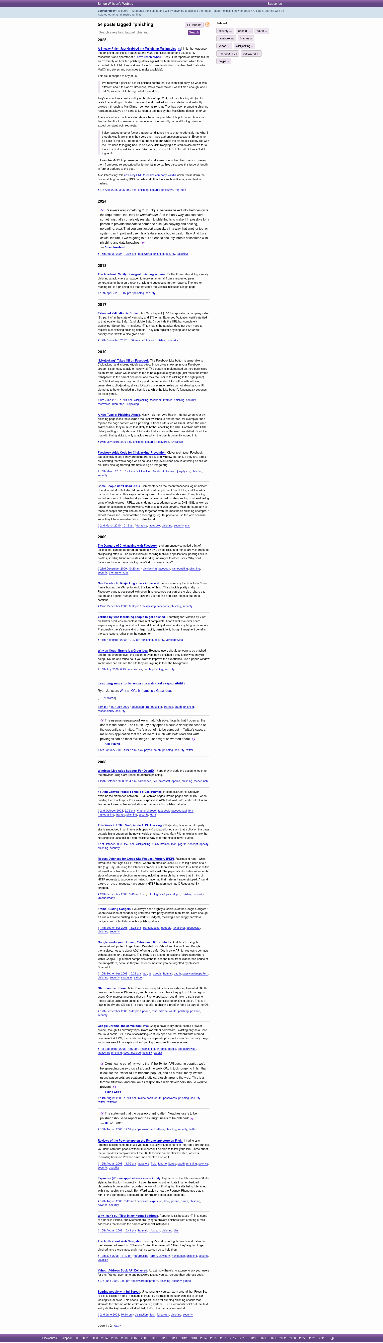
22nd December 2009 (113, 606)
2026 (322, 1338)
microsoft (164, 781)
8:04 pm (103, 706)
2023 (292, 1338)
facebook (156, 400)
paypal (170, 894)
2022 (282, 1338)
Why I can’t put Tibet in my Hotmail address (128, 1216)
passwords (145, 254)
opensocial (193, 927)
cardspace (144, 781)
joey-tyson (183, 471)
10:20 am (134, 568)
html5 (155, 844)
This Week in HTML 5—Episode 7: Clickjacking (130, 825)
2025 (312, 1338)
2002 (85, 1338)
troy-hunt (180, 190)
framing (171, 471)
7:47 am (129, 1201)
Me (107, 1123)
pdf (178, 894)
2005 (114, 1338)
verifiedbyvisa (174, 640)
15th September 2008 (113, 973)
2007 (134, 1338)
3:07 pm (126, 293)
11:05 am (130, 1163)
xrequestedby (106, 898)
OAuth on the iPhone (112, 988)
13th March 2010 (110, 471)
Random (196, 25)
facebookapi (179, 810)
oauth (147, 669)
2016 (223, 1338)
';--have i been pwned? (148, 57)
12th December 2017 (113, 340)
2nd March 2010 (110, 525)
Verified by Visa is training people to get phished (131, 617)
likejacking (132, 404)
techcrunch (201, 781)
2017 (233, 1338)
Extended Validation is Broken (118, 313)
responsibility (106, 711)
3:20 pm (125, 442)
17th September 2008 (113, 927)
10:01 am (126, 400)
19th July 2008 (109, 1256)
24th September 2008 (113, 894)
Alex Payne (112, 744)
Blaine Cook (113, 1092)
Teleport (122, 11)
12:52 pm (130, 1129)
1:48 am (129, 844)
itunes (172, 1163)
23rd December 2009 (113, 568)
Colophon (66, 1338)
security (155, 190)
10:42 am (129, 471)
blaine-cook (145, 1098)
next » (117, 1325)
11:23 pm (135, 927)
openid (176, 781)
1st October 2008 (111, 844)
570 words (108, 698)
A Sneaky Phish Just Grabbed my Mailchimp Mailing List (137, 48)
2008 (144, 1338)
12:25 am (130, 254)
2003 (95, 1338)
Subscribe (275, 3)
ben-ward (143, 1201)
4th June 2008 (109, 1281)
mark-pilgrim (178, 844)
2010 (164, 1338)
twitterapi (112, 1102)
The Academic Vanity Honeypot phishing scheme (131, 274)
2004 (104, 1338)
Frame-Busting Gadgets (114, 909)
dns (134, 190)
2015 (213, 1338)
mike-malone (160, 1011)
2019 (253, 1338)
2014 (203, 1338)
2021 (273, 1338)
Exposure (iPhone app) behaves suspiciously (129, 1178)
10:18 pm (126, 1314)
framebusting (180, 568)
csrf (144, 894)
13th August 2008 (111, 1129)
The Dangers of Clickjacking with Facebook (127, 545)
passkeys (167, 190)
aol (145, 973)
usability (147, 1052)
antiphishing (147, 1049)
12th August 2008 (111, 1163)
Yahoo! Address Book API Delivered (122, 1270)
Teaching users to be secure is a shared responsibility (141, 683)
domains (141, 525)
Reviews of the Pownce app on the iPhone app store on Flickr (140, 1140)
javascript (179, 927)
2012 (184, 1338)
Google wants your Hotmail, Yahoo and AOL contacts (134, 942)
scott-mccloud (132, 1052)
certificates (147, 340)
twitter (189, 750)
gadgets (166, 927)
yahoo (138, 977)
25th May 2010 (109, 442)
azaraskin (177, 442)
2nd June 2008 (109, 1314)
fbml (190, 810)
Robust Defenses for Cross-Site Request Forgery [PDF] (136, 859)
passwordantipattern (195, 973)
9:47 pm (134, 1011)
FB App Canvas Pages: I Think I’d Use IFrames (130, 792)
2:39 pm (130, 810)
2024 (302, 1338)
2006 (124, 1338)
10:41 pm (130, 1230)
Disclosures (49, 1338)
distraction (141, 1314)
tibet (176, 1230)
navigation (178, 1256)
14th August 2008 (111, 1098)
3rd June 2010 (109, 400)
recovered (104, 404)
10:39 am (135, 973)
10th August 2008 (111, 1230)
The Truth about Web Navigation (120, 1241)
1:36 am (133, 340)
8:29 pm (125, 669)
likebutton (118, 404)
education (137, 706)
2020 (263, 1338)
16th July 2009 (109, 669)
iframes (167, 400)
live (155, 781)
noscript (193, 844)
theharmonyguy (118, 572)
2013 (194, 1338)
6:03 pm (125, 1281)
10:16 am (128, 525)
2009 (154, 1338)
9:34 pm (130, 781)
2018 (243, 1338)
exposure (156, 1201)
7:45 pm (132, 1049)
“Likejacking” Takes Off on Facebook (123, 360)
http (150, 894)
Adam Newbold (115, 247)
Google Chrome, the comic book (120, 1026)
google (157, 973)
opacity (203, 844)
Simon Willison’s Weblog (115, 3)
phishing (143, 190)
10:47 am (134, 640)
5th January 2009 (111, 750)
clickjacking (141, 400)
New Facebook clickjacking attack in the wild (128, 583)
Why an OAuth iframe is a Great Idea (123, 650)
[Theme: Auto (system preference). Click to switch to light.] (332, 1338)
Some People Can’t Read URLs (119, 486)
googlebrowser (187, 1049)
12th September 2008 (113, 1011)
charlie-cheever (147, 810)
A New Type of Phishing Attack (119, 415)
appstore (143, 1163)
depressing (141, 1256)
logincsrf (159, 894)
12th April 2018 (109, 293)
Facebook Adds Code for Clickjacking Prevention (132, 452)
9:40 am (134, 894)
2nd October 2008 (111, 810)
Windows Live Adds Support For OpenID (126, 770)
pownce (195, 1011)
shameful (126, 977)
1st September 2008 (113, 1049)
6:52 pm (134, 606)
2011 (174, 1338)
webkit (158, 1052)
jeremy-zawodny (160, 1256)
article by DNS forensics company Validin (150, 175)
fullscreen (163, 1314)
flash (152, 1314)
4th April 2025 (109, 190)
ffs (150, 973)
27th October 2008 (112, 781)
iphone (146, 1011)
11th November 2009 (113, 640)
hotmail (167, 973)
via (179, 48)
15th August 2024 (111, 254)
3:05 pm (124, 190)
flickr (154, 1163)
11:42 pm (126, 1256)
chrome (161, 1049)
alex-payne (145, 750)
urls (187, 525)
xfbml (153, 814)
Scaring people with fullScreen (119, 1291)
